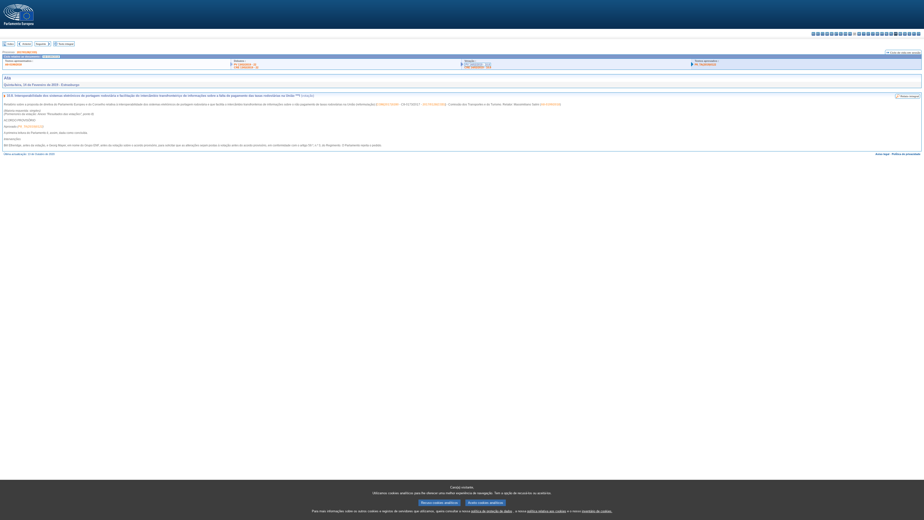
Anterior (26, 44)
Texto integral (65, 44)
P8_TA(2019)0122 (705, 64)
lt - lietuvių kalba (873, 34)
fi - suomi (914, 34)
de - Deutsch (832, 34)
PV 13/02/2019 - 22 (245, 64)
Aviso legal (882, 154)
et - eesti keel (836, 34)
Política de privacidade (906, 154)
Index (10, 44)
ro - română (900, 34)
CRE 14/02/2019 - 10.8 (477, 67)
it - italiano (864, 34)
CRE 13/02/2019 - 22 (246, 67)
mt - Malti (882, 34)
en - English (845, 34)
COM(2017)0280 (388, 104)
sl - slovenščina (909, 34)
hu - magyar (877, 34)
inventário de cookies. (597, 511)
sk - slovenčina (905, 34)
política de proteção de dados (491, 511)
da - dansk (827, 34)
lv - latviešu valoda (868, 34)
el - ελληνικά (841, 34)
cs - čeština (822, 34)
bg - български (813, 34)
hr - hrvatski (859, 34)
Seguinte (41, 44)
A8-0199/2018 (13, 64)
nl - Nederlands (886, 34)
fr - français (850, 34)
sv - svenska (918, 34)
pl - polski (891, 34)
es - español (818, 34)
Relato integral (909, 96)
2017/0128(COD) (27, 52)
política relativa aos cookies (546, 511)
